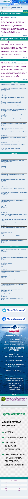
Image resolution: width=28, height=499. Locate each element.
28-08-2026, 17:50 (4, 229)
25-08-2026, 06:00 (4, 296)
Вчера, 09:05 (3, 181)
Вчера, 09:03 (3, 95)
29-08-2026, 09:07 (4, 125)
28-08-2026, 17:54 (4, 225)
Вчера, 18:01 (3, 85)
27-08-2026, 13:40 (4, 242)
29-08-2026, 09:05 (4, 129)
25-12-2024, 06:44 (12, 41)
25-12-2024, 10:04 (13, 17)
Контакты (19, 8)
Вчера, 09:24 (3, 90)
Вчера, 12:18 (3, 167)
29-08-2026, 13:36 (4, 194)
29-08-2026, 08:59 (4, 135)
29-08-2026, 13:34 (4, 198)
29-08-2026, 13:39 (4, 186)
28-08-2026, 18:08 (4, 207)
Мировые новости (6, 8)
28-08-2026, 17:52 (4, 255)
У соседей (19, 7)
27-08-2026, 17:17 (4, 233)
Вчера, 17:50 (3, 162)
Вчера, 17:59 (3, 158)
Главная (3, 7)
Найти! (25, 11)
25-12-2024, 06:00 (12, 62)
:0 (2, 35)
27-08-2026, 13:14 (4, 272)
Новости (14, 7)
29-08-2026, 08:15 (4, 251)
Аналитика (8, 7)
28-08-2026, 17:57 (4, 220)
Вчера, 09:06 (3, 176)
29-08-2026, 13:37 (4, 189)
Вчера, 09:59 (3, 172)
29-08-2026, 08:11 (4, 202)
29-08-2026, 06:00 (4, 138)
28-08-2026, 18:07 (4, 212)
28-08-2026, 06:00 (4, 259)
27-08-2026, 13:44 (4, 238)
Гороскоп (13, 8)
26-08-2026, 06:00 (4, 282)
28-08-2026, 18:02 (4, 216)
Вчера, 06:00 (3, 98)
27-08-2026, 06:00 (4, 277)
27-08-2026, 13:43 (4, 269)
